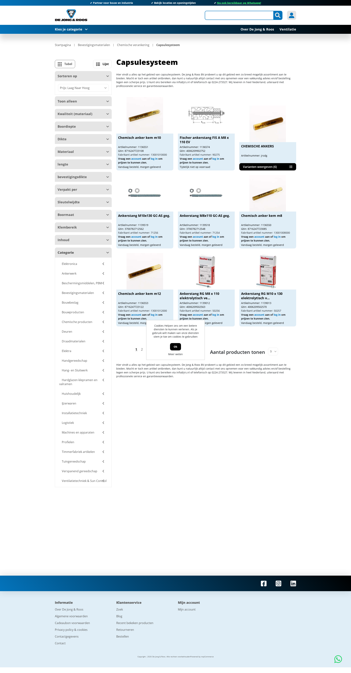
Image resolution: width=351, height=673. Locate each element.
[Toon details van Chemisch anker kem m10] (145, 115)
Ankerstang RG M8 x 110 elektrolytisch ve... (199, 295)
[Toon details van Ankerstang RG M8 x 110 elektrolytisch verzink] (206, 271)
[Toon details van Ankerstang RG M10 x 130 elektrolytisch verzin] (267, 271)
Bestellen (122, 636)
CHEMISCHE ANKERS (257, 146)
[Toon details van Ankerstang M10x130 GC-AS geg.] (145, 193)
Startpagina (63, 45)
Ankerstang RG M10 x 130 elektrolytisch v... (261, 295)
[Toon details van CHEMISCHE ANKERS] (267, 124)
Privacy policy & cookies (71, 630)
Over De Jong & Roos (69, 609)
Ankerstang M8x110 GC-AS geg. (205, 215)
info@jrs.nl (183, 82)
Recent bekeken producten (134, 623)
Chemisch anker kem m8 (261, 215)
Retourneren (125, 630)
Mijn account (187, 609)
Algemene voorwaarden (71, 616)
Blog (119, 616)
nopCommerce (207, 656)
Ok (175, 346)
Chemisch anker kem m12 (139, 293)
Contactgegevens (67, 636)
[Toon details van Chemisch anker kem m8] (267, 193)
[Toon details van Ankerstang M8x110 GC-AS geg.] (206, 193)
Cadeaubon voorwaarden (72, 623)
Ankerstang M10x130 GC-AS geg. (144, 215)
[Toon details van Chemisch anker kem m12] (145, 271)
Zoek (119, 609)
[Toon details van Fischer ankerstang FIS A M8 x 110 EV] (206, 115)
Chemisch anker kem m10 (139, 137)
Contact (60, 643)
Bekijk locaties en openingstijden (175, 3)
